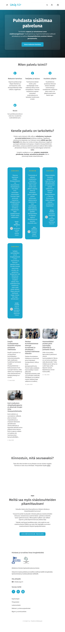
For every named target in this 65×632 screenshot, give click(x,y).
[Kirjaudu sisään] (52, 5)
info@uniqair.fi (18, 582)
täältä (32, 150)
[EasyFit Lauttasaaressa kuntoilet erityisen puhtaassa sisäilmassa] (15, 334)
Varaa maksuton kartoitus (32, 44)
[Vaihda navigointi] (7, 5)
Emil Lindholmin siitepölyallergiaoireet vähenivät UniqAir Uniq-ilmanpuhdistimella (15, 407)
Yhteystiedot (15, 602)
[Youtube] (18, 591)
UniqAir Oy (27, 621)
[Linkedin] (23, 591)
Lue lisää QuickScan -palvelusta (32, 534)
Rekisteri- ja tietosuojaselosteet (21, 608)
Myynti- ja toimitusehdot (19, 611)
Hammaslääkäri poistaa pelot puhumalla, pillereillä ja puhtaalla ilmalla (48, 345)
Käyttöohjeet (15, 599)
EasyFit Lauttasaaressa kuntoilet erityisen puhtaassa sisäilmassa (14, 345)
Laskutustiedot (16, 605)
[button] (47, 5)
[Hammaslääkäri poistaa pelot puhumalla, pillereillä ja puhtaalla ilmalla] (49, 334)
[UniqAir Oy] (15, 5)
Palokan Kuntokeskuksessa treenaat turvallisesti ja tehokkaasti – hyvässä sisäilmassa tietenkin (32, 347)
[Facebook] (13, 591)
